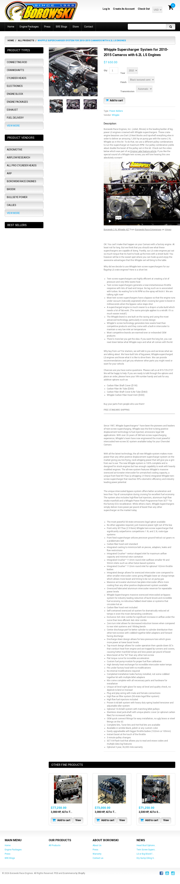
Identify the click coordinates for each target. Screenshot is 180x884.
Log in (106, 8)
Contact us (98, 858)
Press (7, 854)
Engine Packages (13, 849)
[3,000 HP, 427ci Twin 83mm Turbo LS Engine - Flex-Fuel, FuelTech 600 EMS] (112, 789)
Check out (144, 8)
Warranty (97, 854)
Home (11, 40)
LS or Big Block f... (145, 854)
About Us (97, 845)
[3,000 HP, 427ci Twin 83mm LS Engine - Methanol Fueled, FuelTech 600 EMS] (68, 789)
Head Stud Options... (146, 845)
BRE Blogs (10, 858)
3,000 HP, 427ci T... (61, 812)
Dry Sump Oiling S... (146, 858)
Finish (123, 82)
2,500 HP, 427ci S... (149, 812)
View (78, 820)
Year (122, 73)
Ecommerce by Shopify (74, 873)
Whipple (115, 115)
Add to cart (116, 100)
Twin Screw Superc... (146, 849)
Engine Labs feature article (143, 151)
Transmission (127, 91)
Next (93, 106)
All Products (26, 40)
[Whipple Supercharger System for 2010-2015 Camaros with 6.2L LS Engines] (73, 71)
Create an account (124, 8)
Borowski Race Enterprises (148, 229)
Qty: (106, 70)
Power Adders (116, 111)
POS (56, 873)
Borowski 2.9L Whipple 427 (117, 229)
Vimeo (168, 229)
